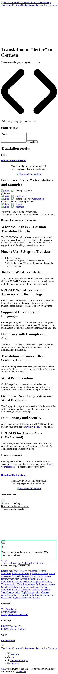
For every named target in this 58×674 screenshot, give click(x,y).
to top (4, 560)
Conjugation (34, 5)
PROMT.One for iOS (11, 626)
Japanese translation (41, 589)
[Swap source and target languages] (29, 118)
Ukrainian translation (29, 587)
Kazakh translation (29, 579)
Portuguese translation (40, 581)
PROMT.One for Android (13, 629)
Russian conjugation (10, 597)
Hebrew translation (10, 579)
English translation (10, 571)
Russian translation (28, 571)
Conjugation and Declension (14, 614)
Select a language (9, 565)
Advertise (14, 663)
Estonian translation (21, 589)
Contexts (16, 5)
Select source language (12, 62)
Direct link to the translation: (14, 506)
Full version (14, 563)
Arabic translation (42, 576)
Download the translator (13, 160)
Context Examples (9, 612)
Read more (21, 671)
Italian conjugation (22, 595)
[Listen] (5, 190)
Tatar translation (8, 584)
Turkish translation (26, 584)
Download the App (19, 660)
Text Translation (8, 609)
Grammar (52, 5)
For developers (8, 640)
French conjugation (30, 597)
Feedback (14, 654)
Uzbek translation (9, 587)
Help (12, 657)
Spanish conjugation (10, 592)
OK (3, 668)
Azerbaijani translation (22, 576)
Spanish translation (39, 573)
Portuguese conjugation (43, 595)
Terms (4, 563)
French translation (20, 573)
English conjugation (30, 592)
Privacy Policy (33, 427)
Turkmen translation (45, 584)
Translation (6, 5)
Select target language (12, 121)
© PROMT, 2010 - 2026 (33, 563)
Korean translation (20, 581)
